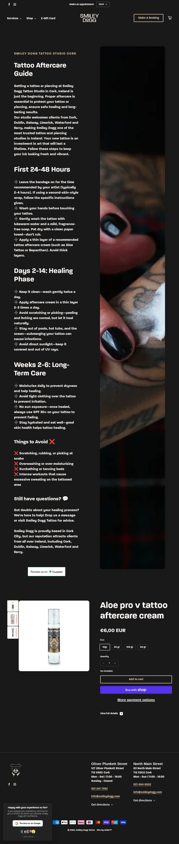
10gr (104, 647)
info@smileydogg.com (105, 796)
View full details (109, 713)
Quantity (104, 657)
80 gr (143, 647)
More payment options (136, 700)
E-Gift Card (48, 18)
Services (13, 18)
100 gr (129, 647)
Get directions (100, 804)
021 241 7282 (99, 788)
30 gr (117, 647)
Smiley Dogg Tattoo (85, 830)
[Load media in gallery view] (12, 605)
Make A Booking (148, 18)
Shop (30, 18)
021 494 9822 (142, 784)
